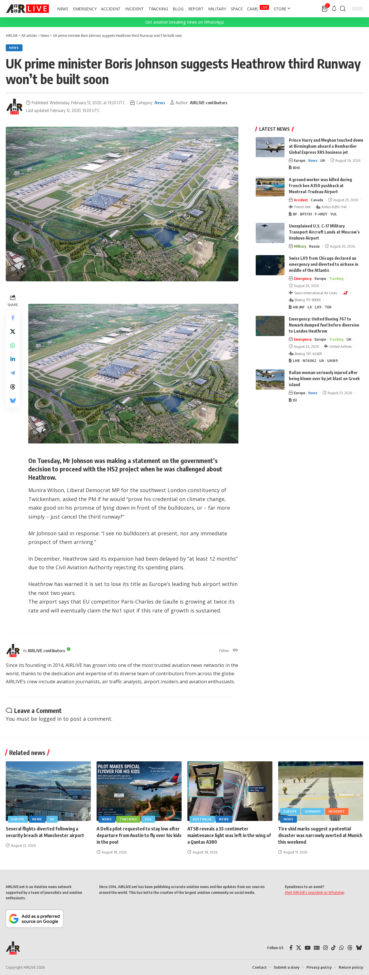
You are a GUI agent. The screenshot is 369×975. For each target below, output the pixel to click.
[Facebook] (291, 947)
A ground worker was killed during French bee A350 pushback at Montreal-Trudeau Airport (320, 185)
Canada (317, 200)
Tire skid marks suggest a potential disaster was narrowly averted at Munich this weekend (320, 835)
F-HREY (321, 214)
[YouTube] (307, 947)
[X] (299, 947)
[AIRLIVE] (27, 8)
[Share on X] (13, 332)
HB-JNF (299, 307)
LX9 (318, 307)
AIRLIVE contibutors (208, 102)
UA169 (332, 360)
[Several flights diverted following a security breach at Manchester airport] (48, 791)
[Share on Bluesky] (13, 401)
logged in (50, 718)
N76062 (309, 360)
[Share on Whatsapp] (13, 345)
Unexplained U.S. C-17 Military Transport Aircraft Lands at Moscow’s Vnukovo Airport (324, 231)
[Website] (235, 650)
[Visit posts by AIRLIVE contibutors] (14, 106)
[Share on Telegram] (13, 373)
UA (321, 360)
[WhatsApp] (341, 947)
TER (328, 307)
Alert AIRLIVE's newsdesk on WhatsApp (314, 892)
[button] (343, 9)
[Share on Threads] (13, 387)
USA (148, 819)
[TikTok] (333, 947)
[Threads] (350, 947)
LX (310, 307)
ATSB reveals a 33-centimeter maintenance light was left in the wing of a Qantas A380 (229, 835)
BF (295, 214)
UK (322, 160)
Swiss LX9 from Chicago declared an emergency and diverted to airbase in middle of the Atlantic (323, 264)
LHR (296, 360)
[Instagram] (325, 947)
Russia (314, 246)
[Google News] (316, 947)
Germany (313, 811)
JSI (295, 400)
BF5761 (306, 214)
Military (300, 246)
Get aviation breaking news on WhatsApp (184, 22)
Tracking (336, 278)
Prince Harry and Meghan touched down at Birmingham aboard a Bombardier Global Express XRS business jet (326, 146)
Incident (337, 811)
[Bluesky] (359, 947)
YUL (333, 214)
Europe (299, 160)
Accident (301, 200)
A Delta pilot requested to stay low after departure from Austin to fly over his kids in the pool (139, 835)
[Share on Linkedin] (13, 359)
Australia (202, 819)
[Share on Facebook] (13, 318)
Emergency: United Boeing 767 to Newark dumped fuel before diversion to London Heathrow (324, 324)
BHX (296, 167)
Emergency (303, 278)
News (14, 48)
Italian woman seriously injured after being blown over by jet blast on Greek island (324, 378)
